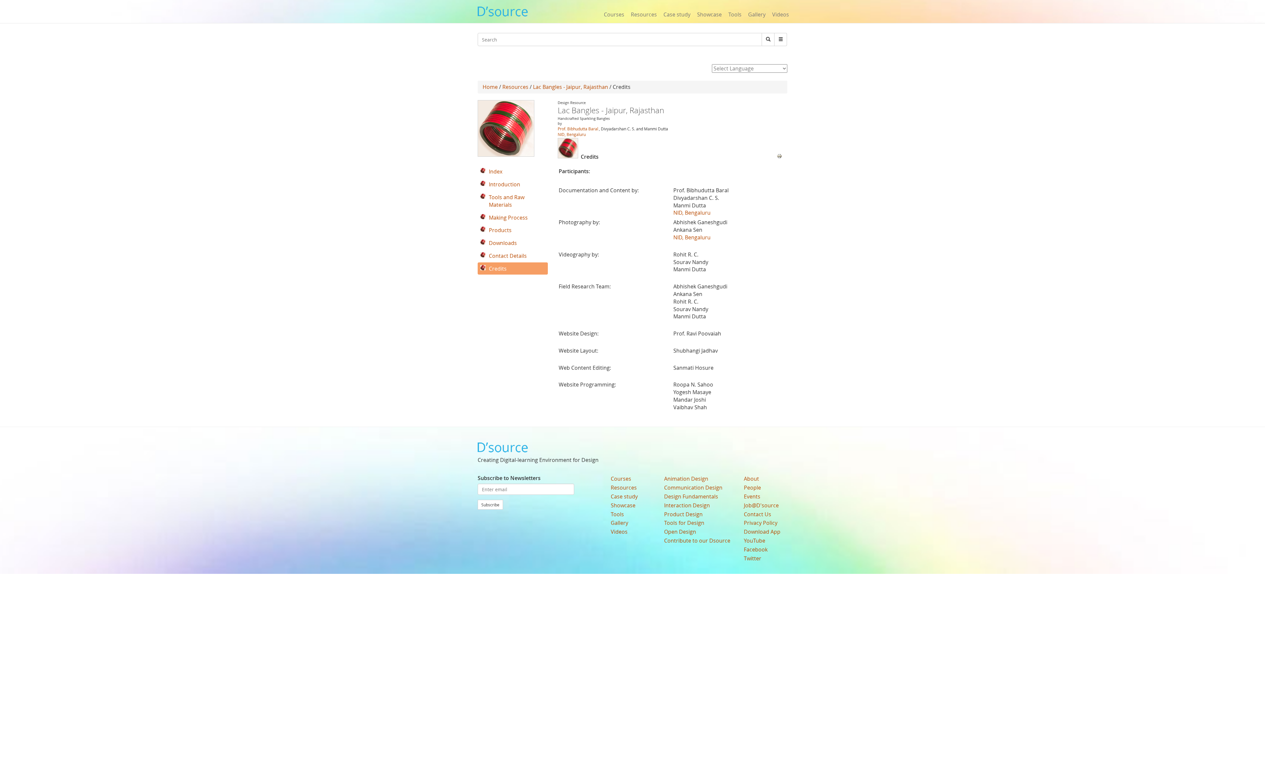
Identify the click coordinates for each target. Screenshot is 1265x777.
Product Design (683, 514)
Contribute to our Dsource (697, 540)
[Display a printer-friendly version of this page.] (779, 155)
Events (752, 496)
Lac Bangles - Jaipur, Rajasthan (570, 87)
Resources (644, 14)
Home (490, 87)
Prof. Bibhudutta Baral (578, 128)
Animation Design (686, 478)
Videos (780, 14)
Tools (735, 14)
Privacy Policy (760, 522)
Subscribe (490, 504)
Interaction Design (687, 505)
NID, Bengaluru (572, 134)
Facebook (756, 549)
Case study (676, 14)
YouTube (754, 540)
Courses (614, 14)
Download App (762, 531)
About (751, 478)
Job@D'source (761, 505)
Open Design (680, 531)
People (752, 487)
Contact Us (757, 514)
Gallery (757, 14)
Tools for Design (684, 522)
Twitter (752, 558)
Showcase (709, 14)
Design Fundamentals (691, 496)
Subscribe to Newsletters (509, 478)
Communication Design (693, 487)
